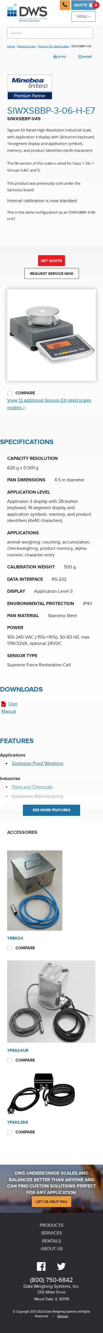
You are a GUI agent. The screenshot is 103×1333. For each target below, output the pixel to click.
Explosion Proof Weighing (37, 763)
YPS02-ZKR (17, 1122)
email (85, 56)
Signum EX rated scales (53, 46)
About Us (52, 1249)
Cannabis (21, 806)
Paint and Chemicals (32, 787)
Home (11, 46)
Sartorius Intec (26, 46)
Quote (85, 5)
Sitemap (62, 1316)
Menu (83, 17)
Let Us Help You (51, 1202)
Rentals (51, 1241)
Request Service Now (51, 273)
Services (51, 1233)
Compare (24, 393)
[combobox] (50, 33)
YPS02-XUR (17, 1050)
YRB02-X (15, 938)
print (60, 56)
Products (51, 1225)
